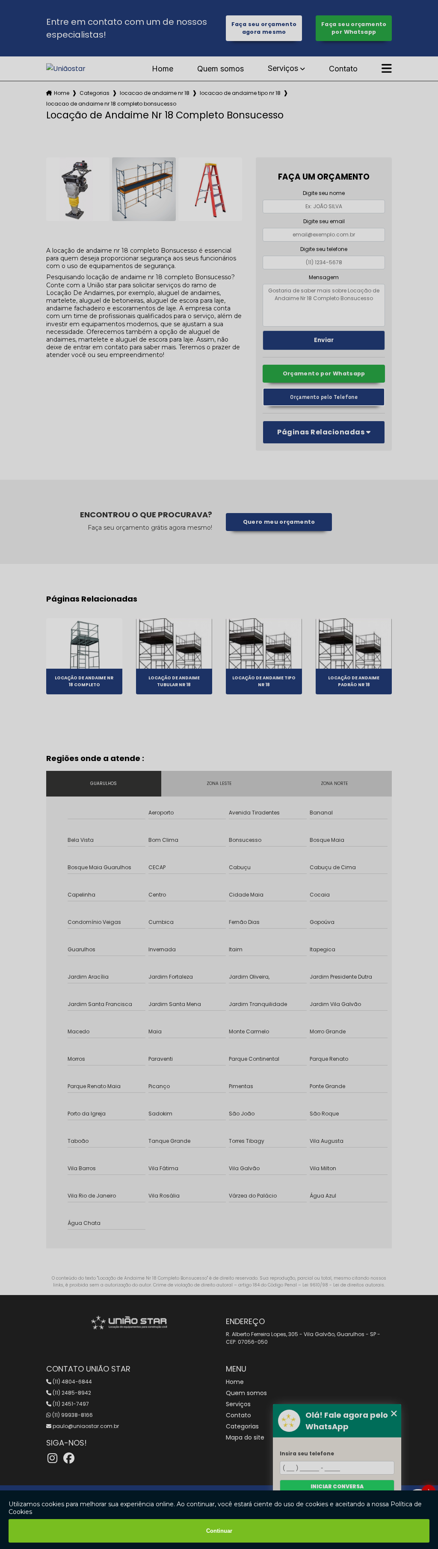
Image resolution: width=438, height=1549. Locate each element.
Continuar (219, 1531)
